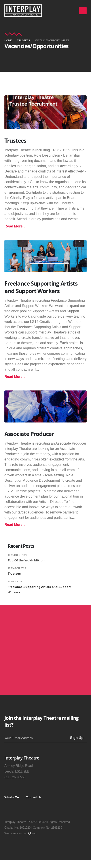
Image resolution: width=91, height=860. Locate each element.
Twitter (21, 809)
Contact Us (33, 797)
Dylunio (31, 833)
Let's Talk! (21, 672)
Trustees (15, 140)
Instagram (9, 809)
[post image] (45, 112)
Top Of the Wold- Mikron (26, 560)
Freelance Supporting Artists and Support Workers (41, 287)
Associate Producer (29, 434)
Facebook (33, 809)
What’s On (11, 797)
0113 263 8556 (14, 777)
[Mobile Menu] (83, 10)
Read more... (14, 226)
